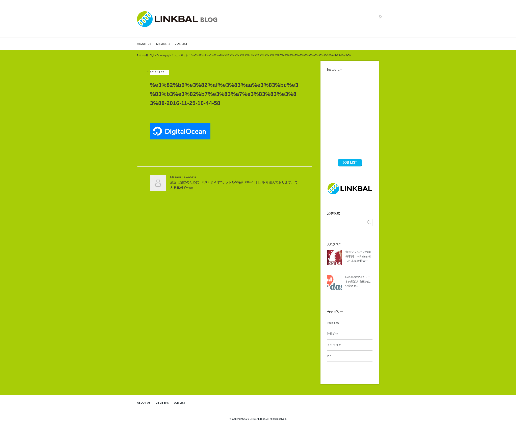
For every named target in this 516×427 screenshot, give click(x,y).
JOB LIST (181, 43)
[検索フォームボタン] (369, 222)
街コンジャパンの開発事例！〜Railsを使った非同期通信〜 (358, 256)
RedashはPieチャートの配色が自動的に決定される (358, 281)
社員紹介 (332, 333)
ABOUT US (144, 43)
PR (329, 356)
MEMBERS (163, 43)
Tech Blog (333, 322)
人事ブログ (334, 345)
